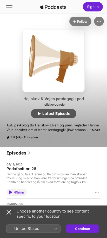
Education (31, 137)
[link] (18, 153)
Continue (82, 229)
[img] (53, 6)
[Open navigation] (9, 6)
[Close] (8, 212)
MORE (96, 130)
